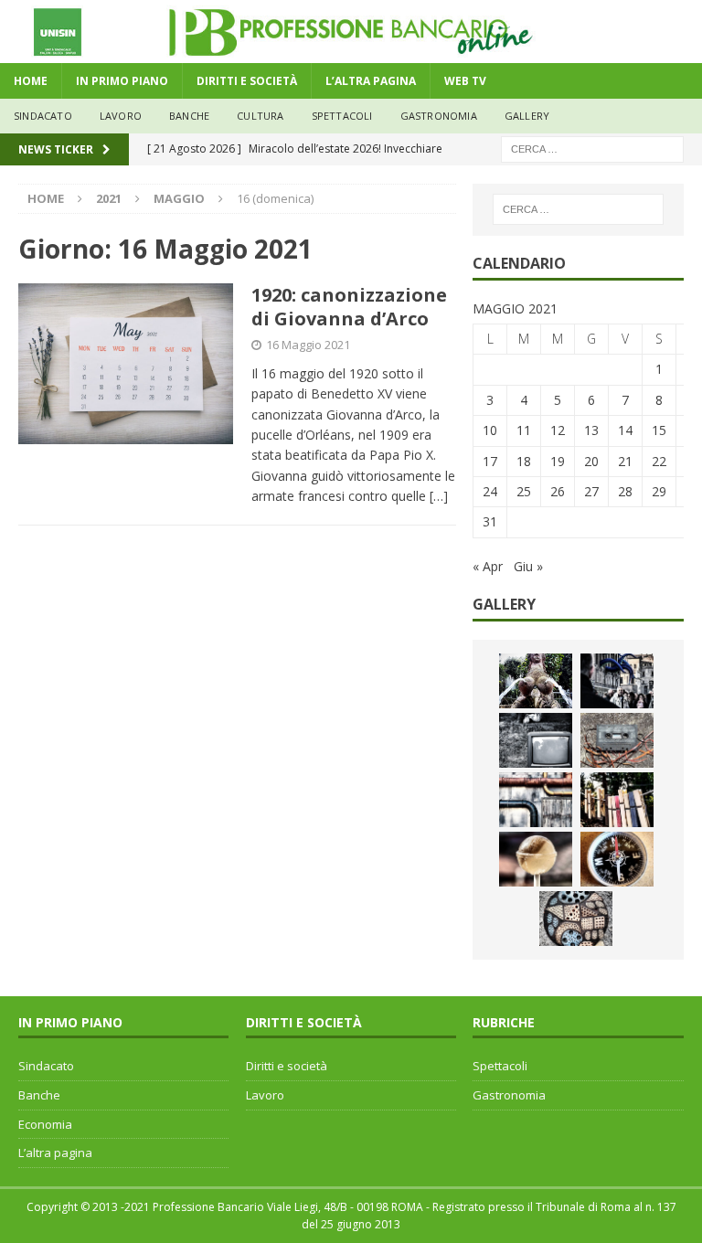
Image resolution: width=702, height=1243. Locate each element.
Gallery (527, 115)
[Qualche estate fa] (617, 740)
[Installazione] (535, 799)
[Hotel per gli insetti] (575, 918)
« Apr (488, 566)
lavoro (121, 115)
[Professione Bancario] (351, 52)
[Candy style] (535, 859)
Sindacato (46, 1065)
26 (557, 491)
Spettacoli (342, 115)
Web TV (465, 81)
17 (490, 461)
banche (189, 115)
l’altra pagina (370, 81)
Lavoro (265, 1095)
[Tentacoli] (617, 680)
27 (591, 491)
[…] (439, 496)
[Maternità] (535, 680)
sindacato (43, 115)
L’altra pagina (55, 1152)
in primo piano (122, 81)
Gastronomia (438, 115)
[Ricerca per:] (592, 147)
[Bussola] (617, 859)
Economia (45, 1124)
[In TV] (535, 740)
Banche (39, 1095)
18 (523, 461)
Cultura (260, 115)
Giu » (528, 566)
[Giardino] (617, 799)
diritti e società (247, 81)
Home (31, 81)
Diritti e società (286, 1065)
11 (523, 430)
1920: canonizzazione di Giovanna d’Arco (349, 306)
